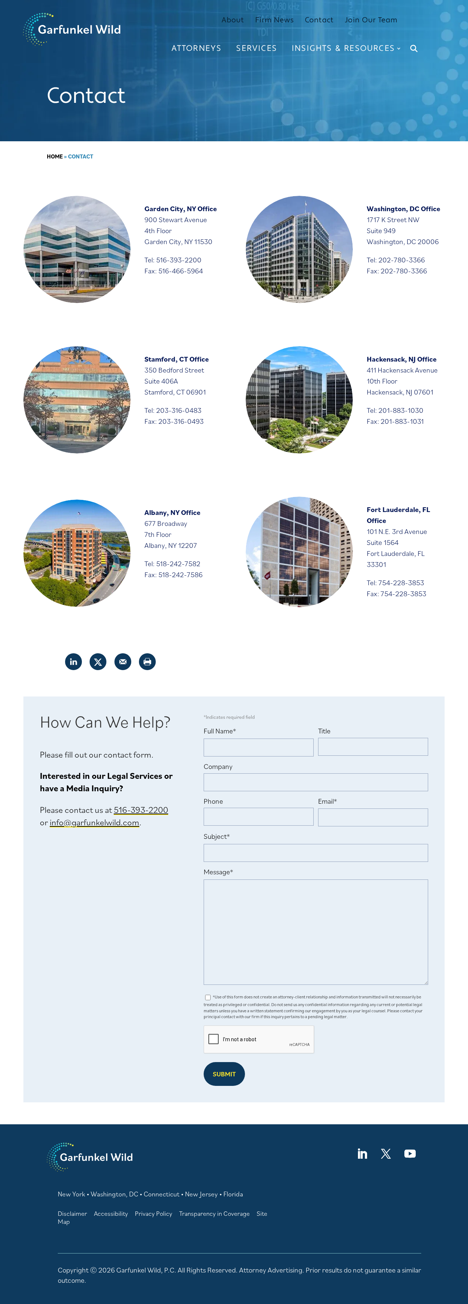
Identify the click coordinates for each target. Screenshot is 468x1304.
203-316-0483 (178, 410)
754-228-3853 (401, 582)
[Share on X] (98, 661)
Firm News (274, 20)
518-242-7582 (178, 563)
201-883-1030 (400, 410)
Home (55, 156)
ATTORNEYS (196, 48)
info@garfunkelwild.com (94, 822)
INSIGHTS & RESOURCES (343, 48)
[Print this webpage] (147, 661)
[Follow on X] (386, 1154)
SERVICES (256, 48)
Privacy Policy (153, 1213)
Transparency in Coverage (214, 1213)
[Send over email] (123, 661)
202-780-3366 (401, 260)
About (233, 20)
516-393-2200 (178, 260)
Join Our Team (371, 20)
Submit (224, 1074)
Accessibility (111, 1213)
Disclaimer (72, 1213)
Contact (319, 20)
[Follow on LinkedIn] (362, 1154)
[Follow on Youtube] (410, 1154)
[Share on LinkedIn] (74, 661)
